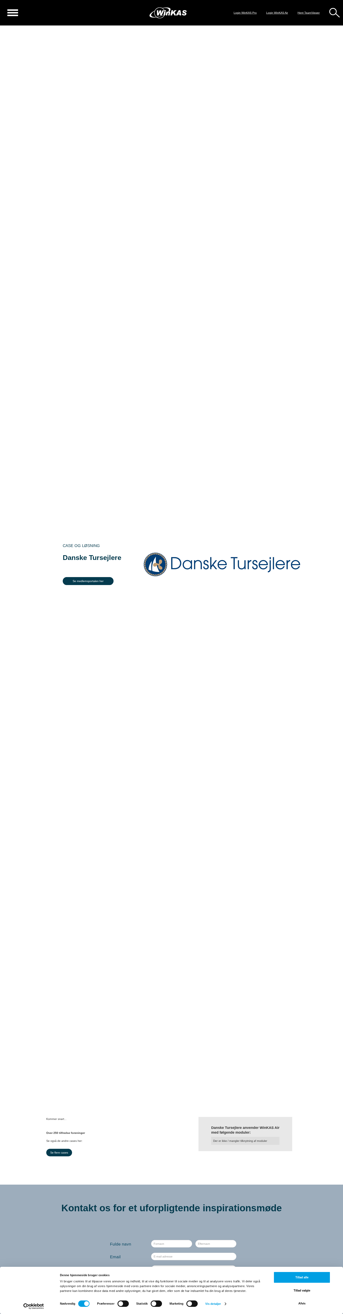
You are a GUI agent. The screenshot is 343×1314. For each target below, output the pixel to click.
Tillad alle (301, 1277)
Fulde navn (120, 1244)
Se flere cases (59, 1152)
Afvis (301, 1303)
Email (115, 1257)
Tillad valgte (302, 1290)
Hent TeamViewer (309, 12)
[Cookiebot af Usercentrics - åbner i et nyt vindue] (33, 1306)
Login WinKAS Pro (245, 12)
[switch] (123, 1303)
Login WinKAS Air (277, 12)
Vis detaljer (213, 1303)
